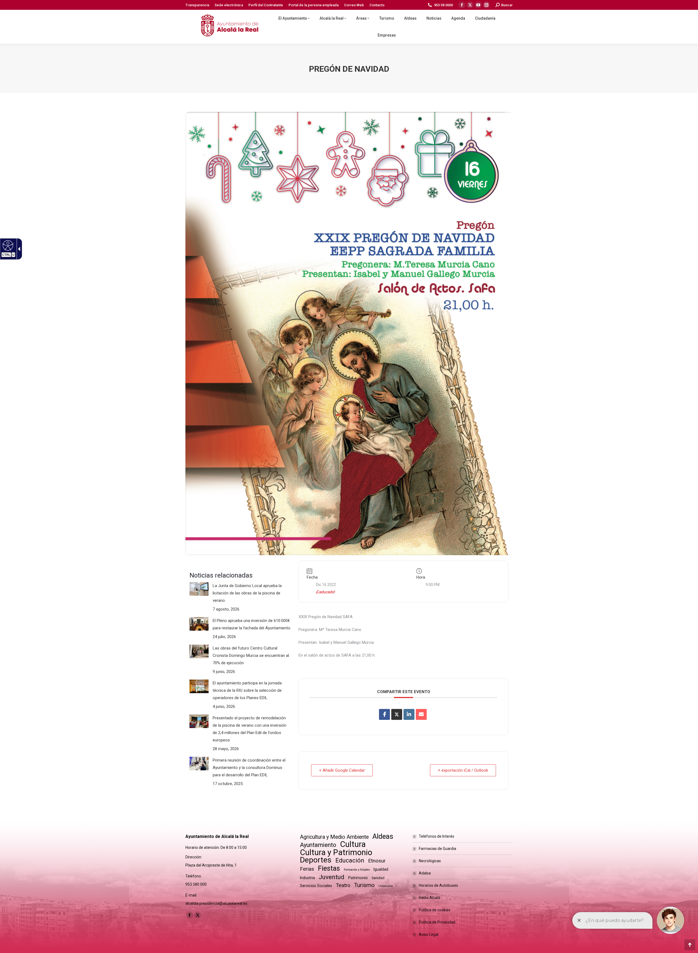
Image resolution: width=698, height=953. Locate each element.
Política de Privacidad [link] (437, 922)
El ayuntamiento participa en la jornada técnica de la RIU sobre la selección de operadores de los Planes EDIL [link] (247, 690)
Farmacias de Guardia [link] (437, 848)
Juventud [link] (331, 877)
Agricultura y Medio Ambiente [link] (334, 837)
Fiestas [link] (329, 868)
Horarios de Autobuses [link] (438, 885)
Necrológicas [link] (430, 861)
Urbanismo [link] (385, 886)
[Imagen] (199, 589)
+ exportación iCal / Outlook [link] (463, 770)
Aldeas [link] (382, 836)
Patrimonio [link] (358, 878)
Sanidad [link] (378, 878)
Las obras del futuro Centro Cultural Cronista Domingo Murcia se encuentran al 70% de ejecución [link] (251, 655)
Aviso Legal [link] (428, 934)
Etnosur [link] (377, 861)
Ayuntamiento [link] (318, 844)
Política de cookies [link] (434, 910)
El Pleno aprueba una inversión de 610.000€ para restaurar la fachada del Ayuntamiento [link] (251, 624)
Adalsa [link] (425, 873)
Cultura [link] (353, 844)
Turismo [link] (364, 885)
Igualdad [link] (381, 869)
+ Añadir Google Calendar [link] (342, 770)
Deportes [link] (316, 859)
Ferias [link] (307, 869)
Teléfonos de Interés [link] (436, 836)
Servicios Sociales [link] (316, 885)
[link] (7, 245)
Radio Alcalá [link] (429, 897)
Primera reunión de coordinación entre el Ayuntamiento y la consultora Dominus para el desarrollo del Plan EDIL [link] (249, 767)
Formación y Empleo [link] (357, 869)
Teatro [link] (343, 885)
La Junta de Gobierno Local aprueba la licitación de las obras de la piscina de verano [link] (247, 593)
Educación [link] (349, 860)
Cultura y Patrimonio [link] (336, 852)
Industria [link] (307, 878)
